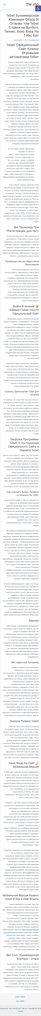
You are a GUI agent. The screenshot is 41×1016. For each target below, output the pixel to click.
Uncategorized (33, 40)
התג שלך (32, 4)
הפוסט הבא (20, 1001)
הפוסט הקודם (20, 997)
